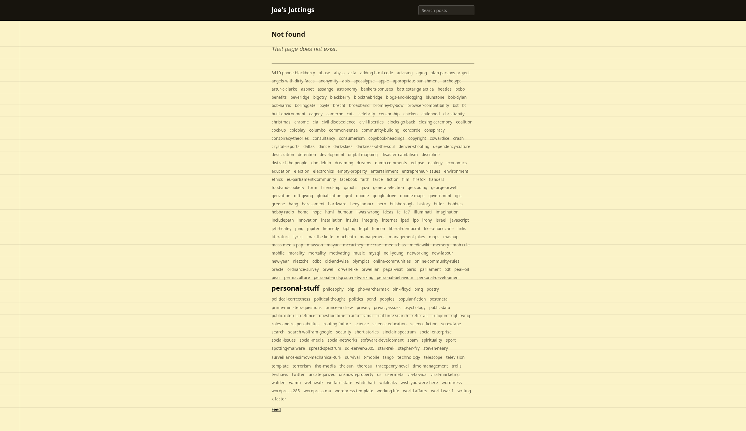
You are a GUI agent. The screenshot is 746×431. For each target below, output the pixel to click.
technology (408, 357)
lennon (378, 228)
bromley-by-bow (388, 105)
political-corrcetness (291, 299)
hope (317, 212)
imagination (447, 212)
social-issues (284, 340)
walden (278, 382)
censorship (389, 113)
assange (325, 89)
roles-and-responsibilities (296, 323)
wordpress (452, 382)
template (280, 366)
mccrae (374, 245)
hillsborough (402, 203)
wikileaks (388, 382)
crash (458, 138)
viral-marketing (445, 374)
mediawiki (419, 245)
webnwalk (314, 382)
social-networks (342, 340)
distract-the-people (289, 162)
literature (281, 236)
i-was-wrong (367, 212)
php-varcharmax (373, 289)
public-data (439, 307)
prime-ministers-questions (297, 307)
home (303, 212)
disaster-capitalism (399, 154)
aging (421, 72)
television (455, 357)
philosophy (333, 289)
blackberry (340, 97)
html (329, 212)
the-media (325, 366)
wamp (295, 382)
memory (441, 245)
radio (354, 315)
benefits (279, 97)
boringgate (305, 105)
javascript (459, 220)
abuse (324, 72)
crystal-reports (286, 146)
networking (417, 253)
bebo (460, 89)
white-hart (366, 382)
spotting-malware (288, 348)
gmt (348, 195)
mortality (317, 253)
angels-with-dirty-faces (293, 81)
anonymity (328, 81)
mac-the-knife (320, 236)
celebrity (366, 113)
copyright (417, 138)
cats (351, 113)
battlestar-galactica (415, 89)
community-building (380, 130)
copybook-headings (386, 138)
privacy (363, 307)
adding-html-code (376, 72)
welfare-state (339, 382)
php (350, 289)
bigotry (320, 97)
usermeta (394, 374)
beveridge (300, 97)
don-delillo (321, 162)
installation (331, 220)
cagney (316, 113)
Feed (276, 409)
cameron (334, 113)
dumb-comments (391, 162)
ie (399, 212)
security (343, 332)
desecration (283, 154)
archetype (452, 81)
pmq (418, 289)
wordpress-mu (317, 390)
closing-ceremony (435, 122)
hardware (337, 203)
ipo (416, 220)
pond (371, 299)
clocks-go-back (401, 122)
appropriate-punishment (416, 81)
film (405, 179)
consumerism (352, 138)
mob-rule (461, 245)
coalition (464, 122)
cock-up (279, 130)
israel (441, 220)
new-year (280, 261)
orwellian (370, 269)
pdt (447, 269)
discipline (431, 154)
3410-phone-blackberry (293, 72)
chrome (301, 122)
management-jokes (407, 236)
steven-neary (435, 348)
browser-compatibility (428, 105)
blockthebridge (368, 97)
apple (384, 81)
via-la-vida (417, 374)
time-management (430, 366)
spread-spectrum (325, 348)
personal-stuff (295, 288)
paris (411, 269)
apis (346, 81)
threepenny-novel (392, 366)
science (362, 323)
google (362, 195)
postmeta (439, 299)
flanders (436, 179)
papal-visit (393, 269)
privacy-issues (387, 307)
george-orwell (444, 187)
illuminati (423, 212)
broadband (359, 105)
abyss (339, 72)
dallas (309, 146)
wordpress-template (354, 390)
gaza (364, 187)
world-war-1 (442, 390)
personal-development (438, 277)
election (301, 171)
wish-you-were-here (419, 382)
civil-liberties (371, 122)
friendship (330, 187)
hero (381, 203)
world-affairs (415, 390)
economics (456, 162)
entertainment (384, 171)
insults (352, 220)
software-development (382, 340)
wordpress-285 (286, 390)
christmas (281, 122)
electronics (323, 171)
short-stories (367, 332)
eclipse (417, 162)
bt (464, 105)
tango (388, 357)
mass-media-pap (287, 245)
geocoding (417, 187)
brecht (339, 105)
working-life (388, 390)
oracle (278, 269)
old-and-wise (337, 261)
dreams (364, 162)
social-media (312, 340)
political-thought (329, 299)
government (439, 195)
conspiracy (434, 130)
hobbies (455, 203)
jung (299, 228)
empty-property (352, 171)
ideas (388, 212)
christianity (454, 113)
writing (464, 390)
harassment (313, 203)
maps (434, 236)
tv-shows (280, 374)
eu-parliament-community (311, 179)
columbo (317, 130)
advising (405, 72)
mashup (450, 236)
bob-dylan (457, 97)
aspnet (307, 89)
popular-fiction (412, 299)
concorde (411, 130)
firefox (419, 179)
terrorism (302, 366)
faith (364, 179)
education (281, 171)
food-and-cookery (288, 187)
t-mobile (371, 357)
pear (276, 277)
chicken (410, 113)
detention (307, 154)
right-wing (460, 315)
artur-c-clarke (284, 89)
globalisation (329, 195)
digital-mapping (363, 154)
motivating (339, 253)
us (379, 374)
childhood (430, 113)
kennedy (331, 228)
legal (363, 228)
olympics (361, 261)
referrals (420, 315)
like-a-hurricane (439, 228)
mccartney (353, 245)
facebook (348, 179)
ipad (405, 220)
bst (456, 105)
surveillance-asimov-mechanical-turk (306, 357)
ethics (277, 179)
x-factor (279, 399)
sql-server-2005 (359, 348)
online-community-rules (437, 261)
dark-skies (343, 146)
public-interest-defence (293, 315)
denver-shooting (414, 146)
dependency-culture (451, 146)
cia (315, 122)
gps (458, 195)
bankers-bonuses (377, 89)
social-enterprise (436, 332)
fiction (392, 179)
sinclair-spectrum (399, 332)
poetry (433, 289)
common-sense (343, 130)
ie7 (407, 212)
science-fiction (423, 323)
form (312, 187)
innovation (307, 220)
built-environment (288, 113)
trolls (457, 366)
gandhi (350, 187)
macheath (346, 236)
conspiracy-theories (290, 138)
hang (293, 203)
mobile (278, 253)
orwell (329, 269)
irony (427, 220)
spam (412, 340)
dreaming (344, 162)
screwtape (451, 323)
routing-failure (337, 323)
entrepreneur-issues (421, 171)
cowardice (439, 138)
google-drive (384, 195)
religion (439, 315)
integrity (370, 220)
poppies (387, 299)
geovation (281, 195)
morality (296, 253)
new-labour (442, 253)
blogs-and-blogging (404, 97)
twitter (298, 374)
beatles (445, 89)
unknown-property (356, 374)
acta (352, 72)
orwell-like (348, 269)
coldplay (297, 130)
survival (352, 357)
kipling (349, 228)
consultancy (324, 138)
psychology (414, 307)
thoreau (364, 366)
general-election (388, 187)
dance (324, 146)
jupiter (313, 228)
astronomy (347, 89)
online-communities (392, 261)
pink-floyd (402, 289)
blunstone (435, 97)
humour (345, 212)
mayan (333, 245)
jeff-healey (281, 228)
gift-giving (303, 195)
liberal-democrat (404, 228)
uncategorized (322, 374)
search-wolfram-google (310, 332)
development (332, 154)
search (278, 332)
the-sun (346, 366)
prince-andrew (339, 307)
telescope (433, 357)
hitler (439, 203)
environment (456, 171)
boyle (324, 105)
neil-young (393, 253)
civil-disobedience (339, 122)
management (372, 236)
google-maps (412, 195)
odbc (316, 261)
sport (451, 340)
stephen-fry (409, 348)
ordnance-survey (303, 269)
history (423, 203)
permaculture (297, 277)
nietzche (301, 261)
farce (378, 179)
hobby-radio (283, 212)
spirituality (432, 340)
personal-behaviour (395, 277)
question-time (332, 315)
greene (278, 203)
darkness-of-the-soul (375, 146)
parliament (430, 269)
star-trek (386, 348)
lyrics (298, 236)
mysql (374, 253)
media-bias (395, 245)
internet (389, 220)
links (462, 228)
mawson (315, 245)
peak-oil (461, 269)
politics (356, 299)
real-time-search (392, 315)
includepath (283, 220)
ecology (435, 162)
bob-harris (281, 105)
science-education (389, 323)
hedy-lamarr (362, 203)
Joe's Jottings (293, 10)
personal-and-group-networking (343, 277)
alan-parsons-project (450, 72)
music (359, 253)
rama (368, 315)
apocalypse (364, 81)
